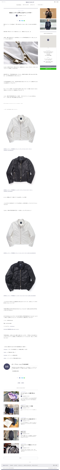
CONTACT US (32, 4)
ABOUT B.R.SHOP (26, 4)
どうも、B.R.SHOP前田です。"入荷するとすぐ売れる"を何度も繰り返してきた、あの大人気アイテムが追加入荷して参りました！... (28, 423)
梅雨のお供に (23, 431)
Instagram (5, 349)
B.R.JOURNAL (19, 4)
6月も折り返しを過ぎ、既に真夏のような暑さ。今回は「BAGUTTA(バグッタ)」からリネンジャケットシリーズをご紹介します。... (29, 450)
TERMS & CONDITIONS (27, 465)
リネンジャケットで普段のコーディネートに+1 (29, 445)
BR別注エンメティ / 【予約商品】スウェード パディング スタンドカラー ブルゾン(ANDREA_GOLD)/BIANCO (18, 150)
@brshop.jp (12, 326)
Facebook (5, 355)
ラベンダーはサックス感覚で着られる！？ (28, 394)
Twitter (5, 352)
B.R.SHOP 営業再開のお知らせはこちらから (11, 329)
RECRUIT (15, 465)
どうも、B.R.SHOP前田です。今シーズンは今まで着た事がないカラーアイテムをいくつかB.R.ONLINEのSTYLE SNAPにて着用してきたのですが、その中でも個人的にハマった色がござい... (28, 399)
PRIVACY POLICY (35, 465)
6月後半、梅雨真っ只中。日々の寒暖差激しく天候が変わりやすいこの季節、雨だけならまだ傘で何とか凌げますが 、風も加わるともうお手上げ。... (29, 436)
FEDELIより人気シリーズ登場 (27, 406)
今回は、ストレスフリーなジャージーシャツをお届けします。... (28, 410)
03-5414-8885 (49, 55)
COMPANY (11, 465)
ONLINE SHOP (40, 4)
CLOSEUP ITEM (23, 404)
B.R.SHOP (20, 15)
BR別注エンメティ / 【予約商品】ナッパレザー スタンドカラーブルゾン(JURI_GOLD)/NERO (20, 295)
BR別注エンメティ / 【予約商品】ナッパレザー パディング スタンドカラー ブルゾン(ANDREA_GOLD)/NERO (18, 191)
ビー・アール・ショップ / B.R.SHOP (20, 364)
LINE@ (5, 358)
